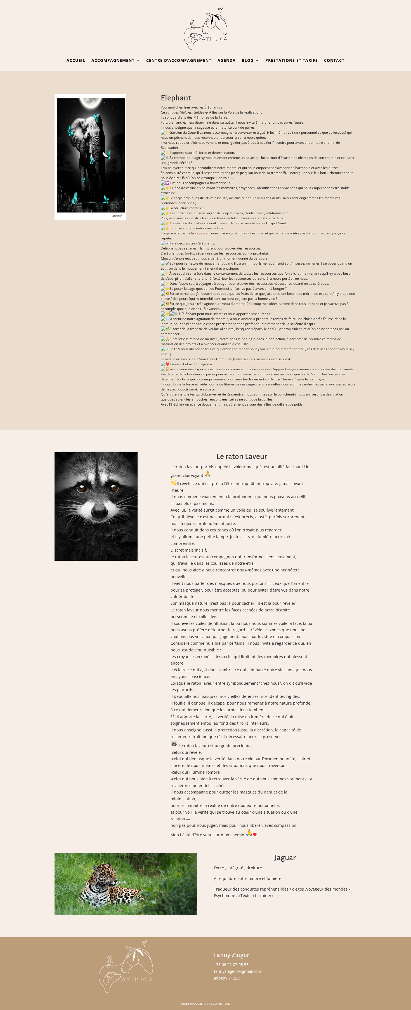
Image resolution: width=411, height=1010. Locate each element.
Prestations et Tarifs (291, 60)
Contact (334, 60)
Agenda (227, 60)
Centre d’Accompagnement (178, 60)
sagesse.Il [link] (202, 233)
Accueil (76, 60)
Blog (248, 60)
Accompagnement (112, 60)
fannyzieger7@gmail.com (237, 971)
